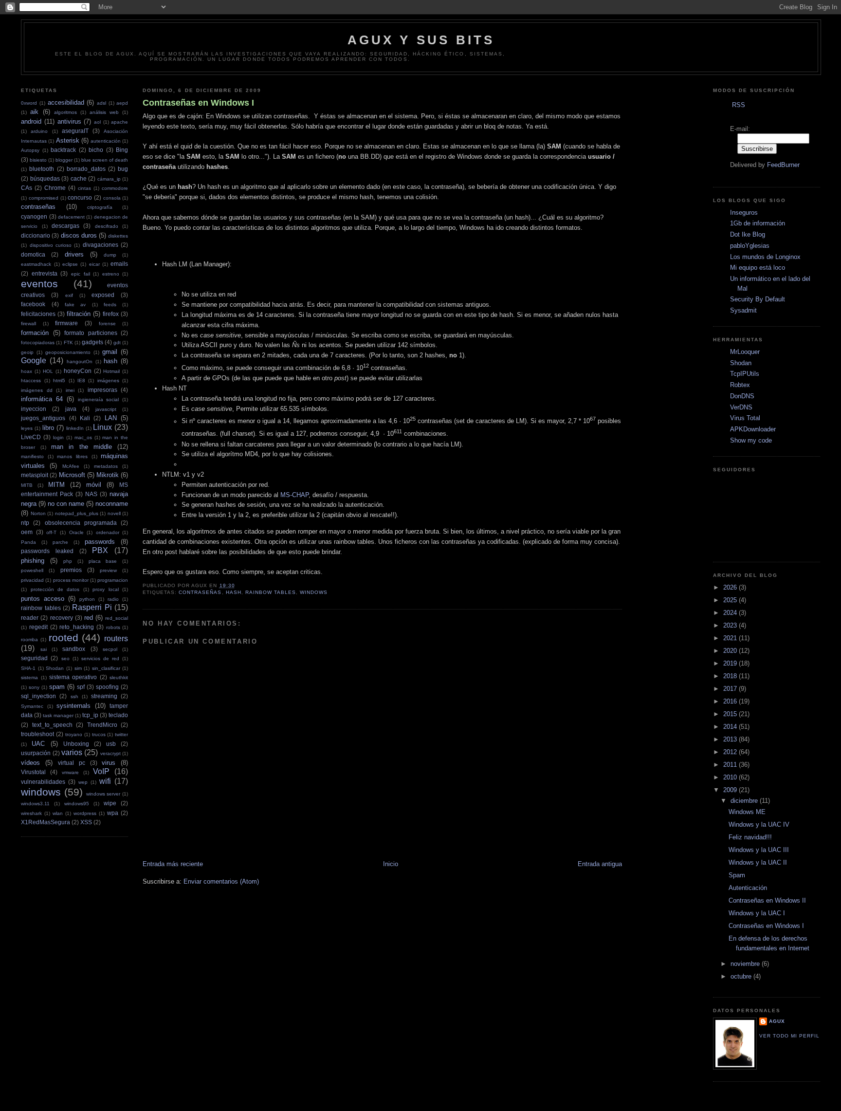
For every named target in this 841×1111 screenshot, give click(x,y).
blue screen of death (104, 160)
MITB (27, 485)
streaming (104, 696)
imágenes (108, 380)
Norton (38, 513)
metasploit (34, 475)
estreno (110, 274)
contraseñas (38, 206)
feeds (110, 304)
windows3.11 (35, 803)
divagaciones (100, 244)
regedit (38, 627)
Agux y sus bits (421, 40)
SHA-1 (28, 668)
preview (108, 570)
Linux (102, 427)
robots (113, 627)
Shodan (55, 668)
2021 (731, 638)
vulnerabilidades (43, 781)
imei (70, 390)
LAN (111, 418)
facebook (33, 304)
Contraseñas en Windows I (198, 103)
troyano (73, 734)
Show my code (751, 440)
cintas (84, 188)
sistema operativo (73, 677)
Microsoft (72, 475)
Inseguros (744, 212)
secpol (110, 649)
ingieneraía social (98, 399)
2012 (731, 752)
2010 (731, 777)
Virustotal (33, 772)
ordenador (107, 532)
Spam (737, 875)
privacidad (32, 580)
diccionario (35, 235)
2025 (731, 600)
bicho (96, 150)
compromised (43, 198)
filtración (79, 313)
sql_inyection (38, 696)
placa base (103, 561)
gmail (109, 351)
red (88, 617)
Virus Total (745, 418)
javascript (105, 409)
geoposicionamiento (68, 352)
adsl (101, 103)
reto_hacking (76, 627)
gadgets (92, 342)
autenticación (106, 141)
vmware (70, 772)
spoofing (107, 687)
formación (35, 332)
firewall (28, 323)
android (31, 121)
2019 (731, 663)
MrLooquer (745, 351)
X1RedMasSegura (45, 822)
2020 (731, 650)
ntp (25, 522)
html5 (59, 380)
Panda (28, 542)
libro (48, 427)
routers (116, 638)
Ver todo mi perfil (789, 1035)
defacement (71, 217)
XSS (86, 822)
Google (33, 360)
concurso (80, 197)
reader (29, 617)
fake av (75, 304)
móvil (93, 484)
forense (107, 323)
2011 (731, 764)
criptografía (99, 207)
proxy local (105, 589)
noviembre (746, 963)
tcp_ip (90, 715)
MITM (56, 484)
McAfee (70, 466)
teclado (118, 715)
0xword (29, 103)
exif (69, 295)
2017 (731, 688)
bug (123, 169)
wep (83, 782)
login (58, 437)
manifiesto (32, 456)
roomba (29, 639)
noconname (111, 503)
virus (108, 762)
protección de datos (55, 589)
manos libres (72, 456)
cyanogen (34, 216)
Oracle (76, 532)
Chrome (55, 188)
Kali (85, 418)
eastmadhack (36, 264)
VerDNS (741, 407)
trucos (99, 734)
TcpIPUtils (744, 373)
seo (65, 658)
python (87, 599)
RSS (738, 105)
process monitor (71, 580)
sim (78, 668)
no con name (66, 503)
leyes (27, 428)
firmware (66, 323)
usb (111, 744)
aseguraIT (75, 131)
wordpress (84, 813)
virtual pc (71, 762)
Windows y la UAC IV (759, 824)
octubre (742, 976)
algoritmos (65, 112)
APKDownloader (753, 429)
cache (79, 178)
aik (34, 111)
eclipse (70, 264)
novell (114, 513)
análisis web (104, 112)
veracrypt (110, 753)
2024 (731, 612)
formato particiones (90, 333)
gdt (117, 342)
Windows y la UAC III (759, 849)
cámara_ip (109, 179)
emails (119, 263)
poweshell (32, 570)
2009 (731, 790)
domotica (33, 254)
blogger (64, 160)
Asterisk (67, 140)
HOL (48, 371)
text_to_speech (52, 725)
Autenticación (748, 887)
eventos (39, 283)
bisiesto (38, 160)
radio (113, 599)
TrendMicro (102, 725)
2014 (731, 726)
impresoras (102, 390)
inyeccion (33, 409)
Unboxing (76, 744)
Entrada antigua (600, 864)
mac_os (83, 437)
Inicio (390, 864)
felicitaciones (38, 314)
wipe (110, 803)
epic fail (80, 274)
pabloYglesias (749, 245)
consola (112, 198)
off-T (51, 532)
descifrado (106, 226)
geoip (27, 352)
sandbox (73, 649)
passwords (100, 541)
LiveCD (31, 437)
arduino (39, 131)
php (67, 561)
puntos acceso (42, 598)
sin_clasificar (106, 668)
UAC (38, 743)
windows (41, 791)
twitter (121, 734)
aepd (122, 103)
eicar (94, 264)
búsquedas (45, 178)
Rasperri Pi (91, 607)
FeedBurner (783, 164)
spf (81, 687)
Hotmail (111, 371)
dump (110, 255)
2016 (731, 701)
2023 (731, 625)
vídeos (30, 762)
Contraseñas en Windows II (767, 900)
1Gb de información (757, 223)
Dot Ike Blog (747, 234)
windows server (103, 793)
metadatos (106, 466)
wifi (105, 781)
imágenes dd (37, 390)
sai (43, 649)
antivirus (69, 121)
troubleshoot (37, 734)
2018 (731, 676)
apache (119, 122)
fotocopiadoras (38, 342)
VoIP (101, 771)
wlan (58, 813)
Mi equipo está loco (757, 267)
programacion (112, 580)
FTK (68, 342)
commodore (115, 188)
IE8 (81, 380)
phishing (32, 560)
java (70, 409)
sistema (29, 677)
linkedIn (75, 428)
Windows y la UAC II (758, 862)
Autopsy (30, 150)
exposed (102, 295)
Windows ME (747, 811)
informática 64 (42, 399)
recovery (61, 617)
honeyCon (77, 371)
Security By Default (757, 299)
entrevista (44, 273)
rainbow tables (40, 608)
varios (71, 752)
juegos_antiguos (43, 418)
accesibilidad (66, 102)
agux (777, 1021)
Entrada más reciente (173, 864)
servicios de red (100, 658)
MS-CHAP (294, 495)
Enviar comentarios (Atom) (221, 881)
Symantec (32, 706)
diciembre (745, 800)
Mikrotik (107, 475)
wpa (112, 813)
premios (71, 570)
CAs (26, 188)
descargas (65, 225)
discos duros (79, 235)
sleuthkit (119, 677)
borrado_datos (86, 169)
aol (97, 122)
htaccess (31, 380)
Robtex (740, 385)
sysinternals (73, 705)
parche (60, 542)
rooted (63, 637)
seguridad (34, 658)
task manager (58, 715)
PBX (100, 550)
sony (34, 687)
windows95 (76, 803)
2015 (731, 714)
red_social (116, 618)
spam (57, 686)
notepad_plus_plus (76, 513)
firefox (111, 314)
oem (27, 532)
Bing (122, 150)
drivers (74, 254)
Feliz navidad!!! (750, 837)
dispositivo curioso (51, 245)
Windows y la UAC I (757, 913)
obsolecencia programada (81, 522)
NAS (91, 494)
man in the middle (81, 446)
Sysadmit (743, 310)
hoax (26, 371)
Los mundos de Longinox (765, 256)
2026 (731, 587)
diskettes (118, 236)
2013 (731, 739)
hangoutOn (79, 361)
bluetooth (41, 169)
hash (110, 361)
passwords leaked (47, 551)
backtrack (63, 150)
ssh (74, 696)
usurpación (36, 753)
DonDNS (742, 396)
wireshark (31, 813)
